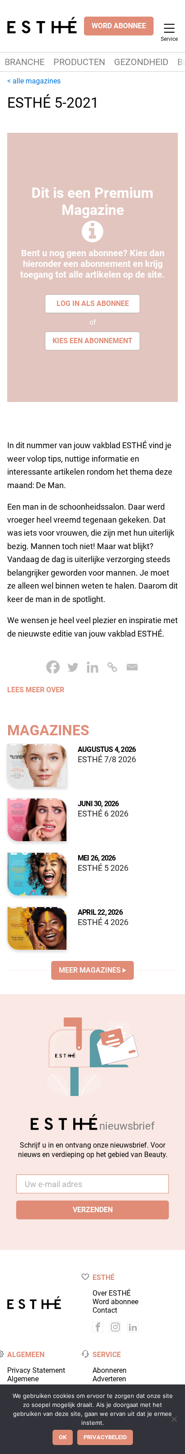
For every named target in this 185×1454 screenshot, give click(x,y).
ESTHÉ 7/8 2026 (107, 759)
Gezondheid (141, 62)
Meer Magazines (90, 970)
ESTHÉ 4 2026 (103, 922)
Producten (79, 62)
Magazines (48, 730)
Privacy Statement (36, 1370)
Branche (24, 62)
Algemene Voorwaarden (28, 1383)
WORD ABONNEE (119, 26)
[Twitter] (73, 667)
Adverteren (109, 1379)
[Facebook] (53, 667)
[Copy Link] (112, 667)
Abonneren (109, 1370)
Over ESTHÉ (111, 1293)
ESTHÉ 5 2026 (103, 868)
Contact (104, 1310)
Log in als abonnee (93, 303)
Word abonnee (115, 1301)
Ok (62, 1437)
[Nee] (173, 1419)
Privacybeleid (105, 1437)
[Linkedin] (92, 667)
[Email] (132, 667)
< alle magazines (34, 81)
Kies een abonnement (92, 340)
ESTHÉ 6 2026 (103, 813)
